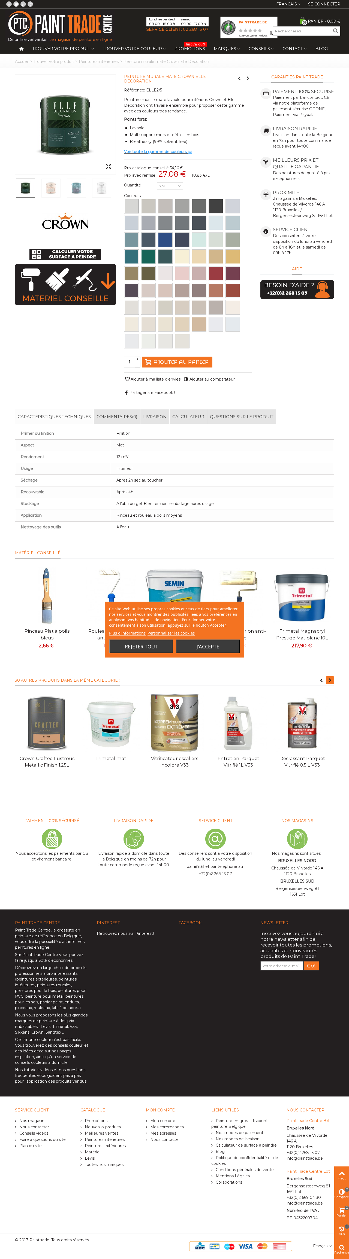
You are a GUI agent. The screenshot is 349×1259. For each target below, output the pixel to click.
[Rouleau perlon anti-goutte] (238, 596)
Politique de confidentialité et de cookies (244, 1160)
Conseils (259, 48)
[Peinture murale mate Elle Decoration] (65, 124)
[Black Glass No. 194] (199, 223)
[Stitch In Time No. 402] (165, 273)
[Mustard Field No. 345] (233, 257)
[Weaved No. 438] (182, 290)
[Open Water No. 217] (131, 240)
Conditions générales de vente (244, 1169)
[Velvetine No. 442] (216, 273)
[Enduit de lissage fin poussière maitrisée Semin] (174, 596)
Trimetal (60, 1026)
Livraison (155, 416)
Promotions (190, 47)
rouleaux (42, 1007)
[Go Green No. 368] (131, 273)
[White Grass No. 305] (182, 257)
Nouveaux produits (102, 1127)
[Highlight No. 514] (131, 324)
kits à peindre (64, 1007)
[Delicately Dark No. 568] (199, 324)
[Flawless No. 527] (148, 324)
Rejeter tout (141, 646)
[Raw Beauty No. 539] (165, 324)
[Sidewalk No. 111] (148, 206)
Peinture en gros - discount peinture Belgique (239, 1123)
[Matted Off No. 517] (165, 307)
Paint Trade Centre (33, 930)
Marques (225, 48)
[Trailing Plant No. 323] (233, 240)
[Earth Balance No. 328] (216, 257)
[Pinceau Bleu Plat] (47, 596)
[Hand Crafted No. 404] (148, 290)
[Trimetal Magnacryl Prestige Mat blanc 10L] (302, 596)
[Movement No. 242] (148, 240)
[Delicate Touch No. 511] (148, 307)
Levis (45, 1026)
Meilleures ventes (101, 1133)
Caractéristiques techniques (54, 416)
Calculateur (188, 416)
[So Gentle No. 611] (148, 341)
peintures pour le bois (35, 990)
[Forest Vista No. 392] (148, 273)
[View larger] (108, 167)
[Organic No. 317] (199, 257)
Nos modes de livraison (237, 1139)
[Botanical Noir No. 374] (165, 257)
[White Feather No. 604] (233, 324)
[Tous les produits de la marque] (65, 221)
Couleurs (133, 195)
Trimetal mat (110, 758)
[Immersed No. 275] (182, 240)
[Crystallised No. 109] (233, 206)
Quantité (133, 185)
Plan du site (30, 1145)
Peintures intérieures (99, 61)
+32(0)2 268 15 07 (215, 873)
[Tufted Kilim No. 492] (233, 290)
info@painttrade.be (305, 1158)
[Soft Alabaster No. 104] (131, 206)
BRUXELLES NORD (297, 860)
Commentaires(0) (117, 416)
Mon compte (162, 1120)
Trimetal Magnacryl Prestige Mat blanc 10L (302, 634)
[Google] (30, 4)
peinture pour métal (44, 996)
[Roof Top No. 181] (182, 223)
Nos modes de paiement (239, 1132)
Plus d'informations (127, 632)
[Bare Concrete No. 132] (165, 206)
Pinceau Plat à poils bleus (47, 634)
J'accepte (208, 646)
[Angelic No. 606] (131, 341)
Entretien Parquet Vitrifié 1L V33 (238, 762)
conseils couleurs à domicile (41, 1062)
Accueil (22, 61)
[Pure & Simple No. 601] (216, 324)
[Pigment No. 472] (131, 290)
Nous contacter (33, 1127)
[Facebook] (9, 4)
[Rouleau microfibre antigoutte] (111, 596)
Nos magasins (32, 1120)
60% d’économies (55, 960)
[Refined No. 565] (216, 307)
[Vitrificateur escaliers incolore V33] (174, 723)
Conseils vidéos (33, 1133)
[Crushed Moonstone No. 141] (148, 223)
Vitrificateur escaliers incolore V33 (174, 762)
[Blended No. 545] (199, 307)
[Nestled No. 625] (182, 341)
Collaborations (228, 1182)
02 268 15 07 (195, 29)
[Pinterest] (23, 4)
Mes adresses (162, 1133)
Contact (292, 48)
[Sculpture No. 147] (182, 206)
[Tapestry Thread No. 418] (165, 290)
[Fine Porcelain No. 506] (233, 307)
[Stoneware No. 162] (165, 223)
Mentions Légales (232, 1176)
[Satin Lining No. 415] (182, 273)
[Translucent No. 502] (131, 307)
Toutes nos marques (104, 1164)
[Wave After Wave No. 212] (233, 223)
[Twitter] (16, 4)
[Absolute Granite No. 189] (216, 206)
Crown (37, 1032)
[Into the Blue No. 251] (165, 240)
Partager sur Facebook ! (152, 392)
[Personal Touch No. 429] (199, 273)
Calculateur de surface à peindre (246, 1145)
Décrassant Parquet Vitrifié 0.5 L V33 (302, 762)
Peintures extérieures (105, 1145)
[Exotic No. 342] (131, 257)
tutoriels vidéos (38, 1069)
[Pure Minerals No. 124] (131, 223)
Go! (311, 966)
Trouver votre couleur (132, 48)
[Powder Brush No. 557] (182, 324)
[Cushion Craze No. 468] (216, 290)
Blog (321, 48)
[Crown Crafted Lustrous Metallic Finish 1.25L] (47, 723)
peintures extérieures (36, 979)
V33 (73, 1026)
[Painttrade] (60, 25)
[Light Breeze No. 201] (216, 223)
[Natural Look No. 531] (182, 307)
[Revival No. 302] (199, 240)
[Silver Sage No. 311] (216, 240)
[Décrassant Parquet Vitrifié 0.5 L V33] (302, 723)
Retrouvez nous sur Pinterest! (125, 933)
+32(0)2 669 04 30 (304, 1197)
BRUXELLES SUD (297, 881)
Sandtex (53, 1032)
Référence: (134, 90)
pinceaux (23, 1007)
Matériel (92, 1152)
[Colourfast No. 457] (233, 273)
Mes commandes (166, 1127)
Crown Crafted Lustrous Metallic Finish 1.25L (47, 762)
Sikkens (22, 1032)
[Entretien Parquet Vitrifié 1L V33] (238, 723)
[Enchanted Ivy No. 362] (148, 257)
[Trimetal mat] (111, 723)
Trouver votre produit (61, 48)
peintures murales (54, 984)
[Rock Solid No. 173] (199, 206)
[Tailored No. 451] (199, 290)
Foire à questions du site (42, 1139)
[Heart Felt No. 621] (165, 341)
